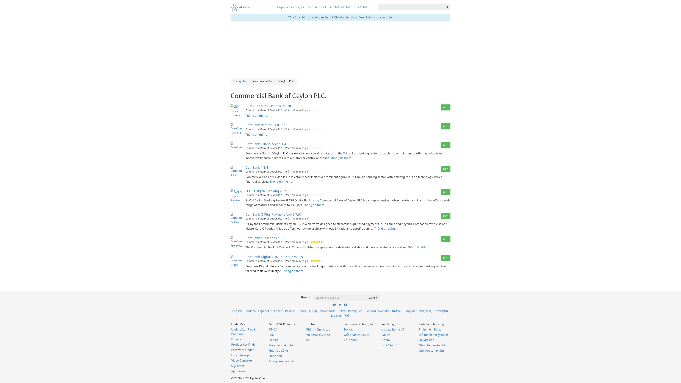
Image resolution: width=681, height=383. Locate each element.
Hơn (445, 107)
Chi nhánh (351, 340)
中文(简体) (425, 311)
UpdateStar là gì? (392, 329)
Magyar (336, 316)
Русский (370, 311)
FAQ (271, 335)
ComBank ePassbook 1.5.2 (265, 238)
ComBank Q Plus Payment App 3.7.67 (273, 214)
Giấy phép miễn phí (432, 345)
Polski (342, 311)
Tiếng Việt (410, 311)
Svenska (383, 311)
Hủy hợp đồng (278, 351)
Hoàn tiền (275, 356)
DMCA (273, 329)
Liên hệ (273, 340)
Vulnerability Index (318, 335)
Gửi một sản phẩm (431, 351)
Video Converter (242, 360)
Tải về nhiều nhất (316, 7)
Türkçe (396, 311)
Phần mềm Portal (430, 329)
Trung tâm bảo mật (282, 361)
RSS (308, 340)
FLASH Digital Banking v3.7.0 (267, 191)
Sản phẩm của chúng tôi (290, 7)
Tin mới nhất (359, 7)
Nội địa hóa (426, 340)
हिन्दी (346, 316)
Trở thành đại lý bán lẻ (434, 335)
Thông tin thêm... (256, 116)
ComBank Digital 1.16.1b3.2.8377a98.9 (274, 257)
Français (277, 311)
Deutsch (250, 311)
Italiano (290, 311)
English (237, 311)
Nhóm (385, 340)
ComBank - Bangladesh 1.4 (265, 144)
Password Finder (242, 350)
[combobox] (411, 7)
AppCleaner (239, 371)
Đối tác (348, 329)
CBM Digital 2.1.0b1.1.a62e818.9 (269, 106)
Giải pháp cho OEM (357, 335)
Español (263, 311)
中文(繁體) (441, 311)
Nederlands (327, 311)
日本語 (302, 311)
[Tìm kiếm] (446, 7)
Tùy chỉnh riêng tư (281, 345)
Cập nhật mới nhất (339, 7)
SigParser (237, 366)
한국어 (313, 311)
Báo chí (386, 335)
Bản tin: (306, 297)
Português (355, 311)
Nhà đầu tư (389, 345)
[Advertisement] (340, 49)
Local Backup (240, 355)
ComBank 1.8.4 (256, 167)
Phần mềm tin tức (318, 329)
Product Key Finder (244, 344)
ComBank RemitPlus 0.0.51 (265, 125)
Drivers (236, 339)
